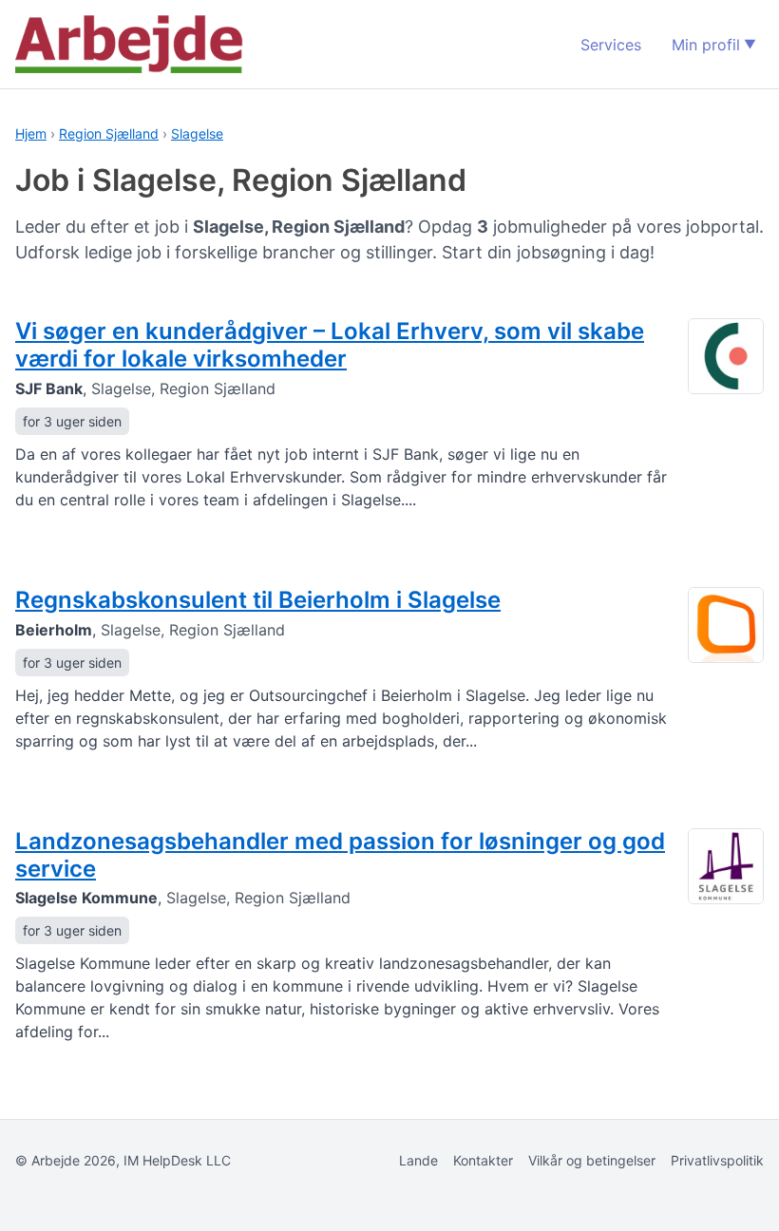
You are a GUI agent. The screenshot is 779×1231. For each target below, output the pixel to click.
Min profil (706, 44)
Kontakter (483, 1160)
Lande (418, 1160)
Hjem (31, 133)
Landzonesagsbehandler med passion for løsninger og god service (340, 854)
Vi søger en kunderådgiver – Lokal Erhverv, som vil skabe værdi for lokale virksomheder (329, 344)
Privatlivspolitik (717, 1160)
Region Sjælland (109, 133)
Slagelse (197, 133)
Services (610, 44)
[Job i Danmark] (129, 44)
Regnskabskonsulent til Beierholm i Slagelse (258, 600)
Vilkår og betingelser (592, 1160)
